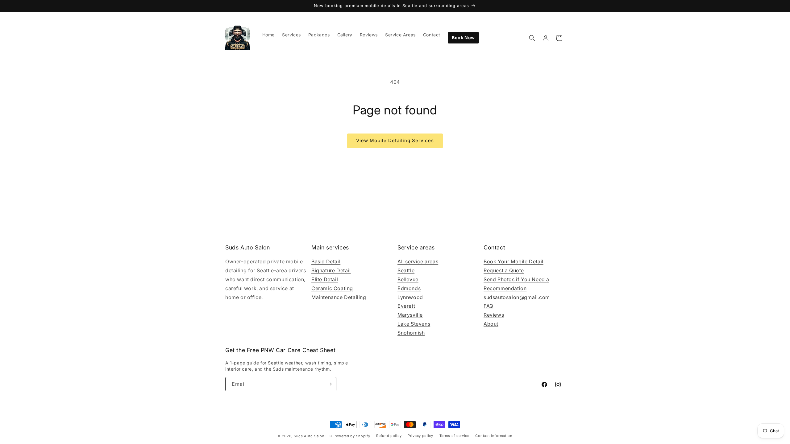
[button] (532, 38)
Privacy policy (420, 436)
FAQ (488, 306)
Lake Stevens (413, 324)
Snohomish (411, 333)
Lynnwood (410, 297)
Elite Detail (324, 279)
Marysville (410, 315)
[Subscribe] (329, 384)
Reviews (494, 315)
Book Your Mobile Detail (513, 261)
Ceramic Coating (332, 288)
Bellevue (407, 279)
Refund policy (388, 436)
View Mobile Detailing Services (395, 140)
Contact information (493, 436)
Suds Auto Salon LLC (313, 436)
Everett (406, 306)
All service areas (417, 261)
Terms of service (454, 436)
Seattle (405, 270)
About (491, 324)
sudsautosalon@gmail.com (517, 297)
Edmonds (409, 288)
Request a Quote (504, 270)
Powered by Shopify (352, 436)
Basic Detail (325, 261)
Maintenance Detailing (338, 297)
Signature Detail (331, 270)
